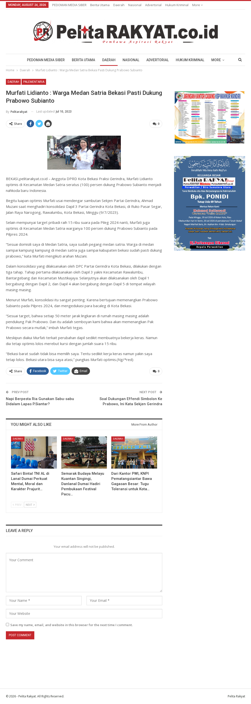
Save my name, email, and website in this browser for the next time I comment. (71, 625)
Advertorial (153, 5)
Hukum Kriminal (176, 5)
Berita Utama (100, 5)
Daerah (119, 5)
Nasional (134, 5)
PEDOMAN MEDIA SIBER (69, 5)
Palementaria (33, 82)
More (196, 5)
